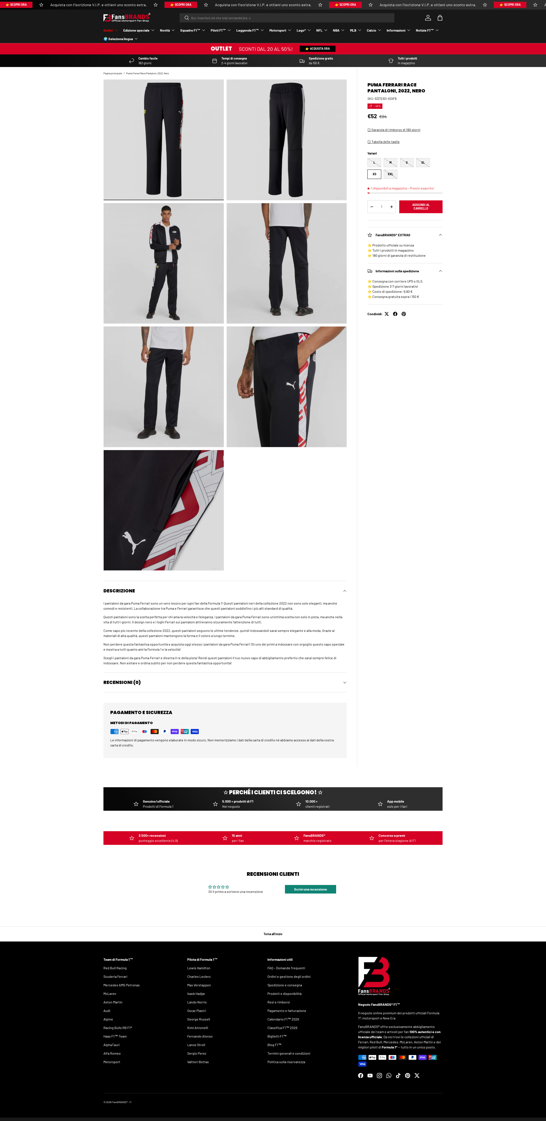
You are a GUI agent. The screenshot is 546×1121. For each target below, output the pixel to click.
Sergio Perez (196, 1053)
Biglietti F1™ (277, 1036)
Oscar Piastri (196, 1011)
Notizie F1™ (425, 30)
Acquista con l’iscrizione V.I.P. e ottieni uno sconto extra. (98, 4)
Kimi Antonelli (197, 1028)
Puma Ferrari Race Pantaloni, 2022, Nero (147, 73)
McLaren (109, 993)
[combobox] (287, 17)
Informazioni (396, 30)
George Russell (198, 1019)
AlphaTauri (111, 1045)
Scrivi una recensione (310, 889)
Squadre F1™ (190, 30)
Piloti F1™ (218, 30)
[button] (440, 17)
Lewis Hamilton (198, 968)
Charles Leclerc (199, 976)
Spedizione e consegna (284, 985)
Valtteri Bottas (198, 1062)
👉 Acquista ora (317, 48)
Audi (106, 1011)
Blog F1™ (274, 1045)
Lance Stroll (196, 1045)
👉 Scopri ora (16, 4)
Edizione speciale (136, 30)
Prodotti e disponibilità (284, 993)
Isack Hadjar (196, 993)
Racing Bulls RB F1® (117, 1028)
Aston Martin (112, 1002)
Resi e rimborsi (278, 1002)
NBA (336, 30)
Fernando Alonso (200, 1036)
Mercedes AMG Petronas (121, 985)
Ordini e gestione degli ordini (289, 976)
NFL (319, 30)
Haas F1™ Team (115, 1036)
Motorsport (277, 30)
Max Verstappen (199, 985)
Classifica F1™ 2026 (282, 1028)
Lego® (301, 30)
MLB (353, 30)
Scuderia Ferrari (115, 976)
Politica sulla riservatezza (286, 1062)
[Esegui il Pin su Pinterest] (403, 314)
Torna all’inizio (273, 934)
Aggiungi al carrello (421, 206)
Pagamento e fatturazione (286, 1011)
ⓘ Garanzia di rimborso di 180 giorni (393, 130)
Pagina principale (112, 73)
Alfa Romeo (112, 1053)
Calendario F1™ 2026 (283, 1019)
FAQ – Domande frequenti (286, 968)
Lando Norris (197, 1002)
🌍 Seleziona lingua (118, 39)
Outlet (108, 30)
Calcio (371, 30)
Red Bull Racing (115, 968)
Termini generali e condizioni (288, 1053)
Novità (165, 30)
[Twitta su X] (386, 314)
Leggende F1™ (247, 30)
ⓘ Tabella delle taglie (383, 142)
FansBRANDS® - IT (122, 1102)
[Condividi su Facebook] (395, 314)
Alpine (108, 1019)
